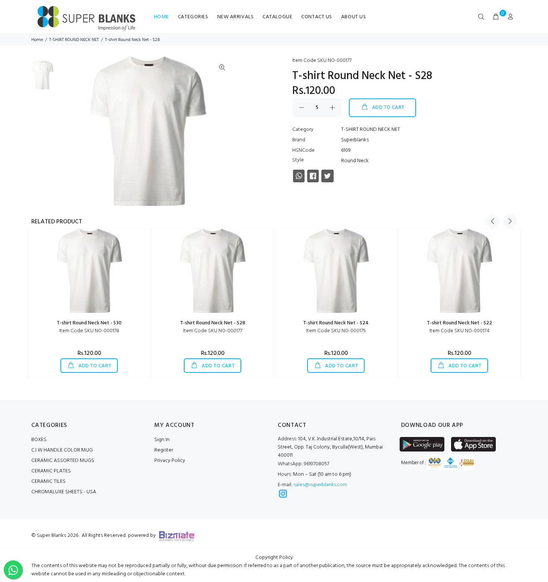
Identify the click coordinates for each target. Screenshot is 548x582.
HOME (161, 17)
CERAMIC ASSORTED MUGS (62, 460)
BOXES (39, 439)
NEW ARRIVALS (235, 17)
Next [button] (510, 221)
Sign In (162, 439)
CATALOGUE (277, 17)
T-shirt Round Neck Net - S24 (336, 323)
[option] (42, 76)
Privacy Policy (169, 460)
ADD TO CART (388, 107)
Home (37, 40)
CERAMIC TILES (48, 481)
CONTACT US (316, 17)
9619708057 (303, 464)
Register (163, 450)
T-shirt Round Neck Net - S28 (212, 323)
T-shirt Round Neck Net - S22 (459, 323)
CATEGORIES (193, 17)
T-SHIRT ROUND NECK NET (74, 40)
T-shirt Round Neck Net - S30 (89, 323)
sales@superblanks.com (320, 485)
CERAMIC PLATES (51, 471)
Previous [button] (492, 221)
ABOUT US (353, 17)
